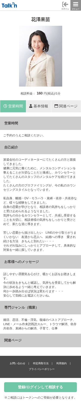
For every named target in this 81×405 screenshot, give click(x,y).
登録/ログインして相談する (40, 387)
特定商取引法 (41, 363)
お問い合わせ (17, 363)
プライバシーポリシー (42, 369)
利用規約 (61, 363)
